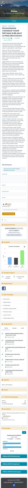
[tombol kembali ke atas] (24, 484)
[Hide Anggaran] (10, 438)
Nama (4, 185)
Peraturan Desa (7, 312)
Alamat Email (5, 191)
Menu (14, 21)
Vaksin (4, 62)
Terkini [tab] (6, 328)
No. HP (4, 197)
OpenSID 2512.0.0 (18, 482)
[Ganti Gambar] (6, 206)
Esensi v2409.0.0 (8, 482)
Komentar (5, 174)
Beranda (4, 26)
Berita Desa (12, 26)
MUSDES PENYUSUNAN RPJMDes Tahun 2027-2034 (14, 334)
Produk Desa (6, 305)
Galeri (6, 390)
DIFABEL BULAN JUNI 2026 (12, 354)
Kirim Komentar (8, 214)
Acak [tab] (22, 328)
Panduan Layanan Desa (9, 308)
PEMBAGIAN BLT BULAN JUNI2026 (14, 359)
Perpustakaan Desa (8, 318)
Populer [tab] (14, 328)
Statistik (7, 242)
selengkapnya (6, 415)
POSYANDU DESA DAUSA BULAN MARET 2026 (14, 371)
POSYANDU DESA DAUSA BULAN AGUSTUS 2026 (14, 341)
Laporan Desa (7, 315)
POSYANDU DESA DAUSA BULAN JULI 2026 (15, 348)
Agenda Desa (7, 302)
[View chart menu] (24, 247)
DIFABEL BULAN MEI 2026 (12, 365)
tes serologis (11, 147)
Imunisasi (4, 97)
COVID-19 (10, 94)
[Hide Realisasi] (18, 438)
